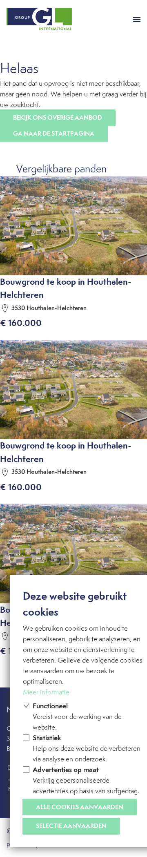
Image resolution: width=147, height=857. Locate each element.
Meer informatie (46, 691)
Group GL (39, 19)
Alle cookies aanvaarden (79, 807)
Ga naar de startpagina (53, 133)
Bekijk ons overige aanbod (57, 117)
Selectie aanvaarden (71, 825)
